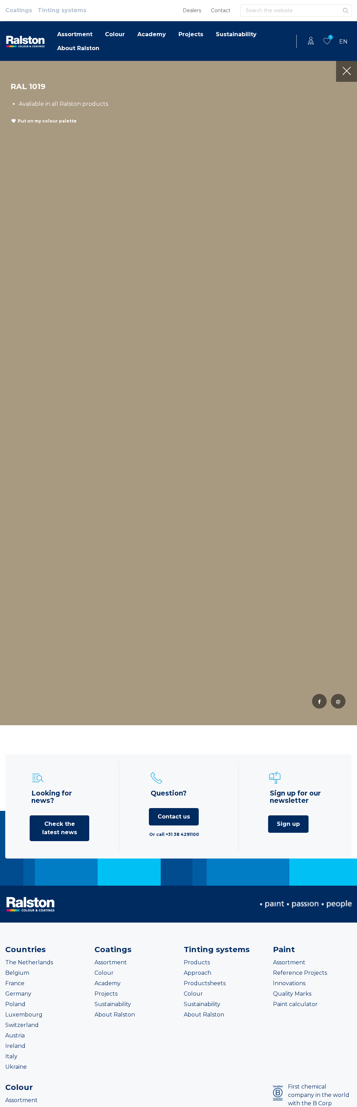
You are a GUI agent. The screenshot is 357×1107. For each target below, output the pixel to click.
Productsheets (205, 983)
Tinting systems (62, 10)
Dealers (192, 10)
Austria (15, 1035)
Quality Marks (292, 993)
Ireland (15, 1046)
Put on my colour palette (47, 121)
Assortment (74, 34)
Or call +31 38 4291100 (174, 834)
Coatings (18, 10)
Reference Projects (300, 973)
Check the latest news (59, 828)
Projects (190, 34)
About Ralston (78, 48)
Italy (11, 1056)
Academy (151, 34)
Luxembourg (24, 1014)
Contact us (174, 816)
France (14, 983)
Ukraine (16, 1066)
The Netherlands (29, 962)
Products (197, 962)
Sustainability (236, 34)
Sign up (288, 824)
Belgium (17, 973)
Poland (15, 1004)
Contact (220, 10)
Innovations (289, 983)
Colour (115, 34)
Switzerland (22, 1025)
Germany (18, 993)
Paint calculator (295, 1004)
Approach (197, 973)
